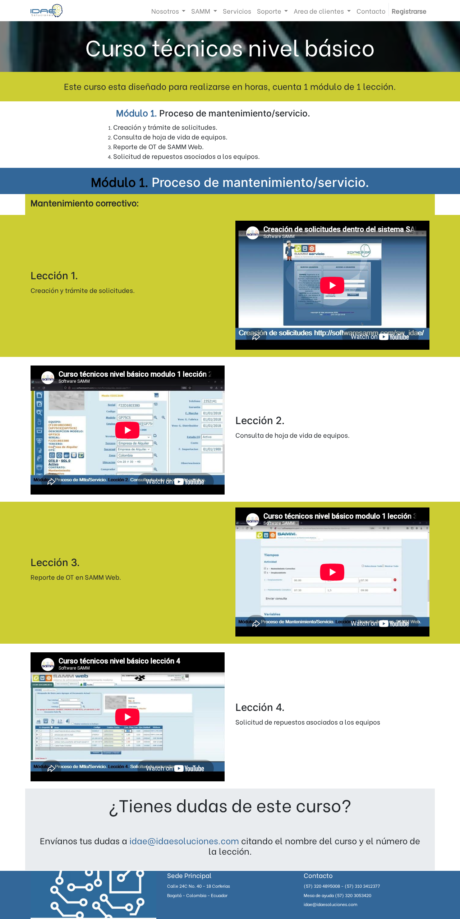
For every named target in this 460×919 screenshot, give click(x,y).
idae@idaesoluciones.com (184, 840)
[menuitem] (237, 10)
